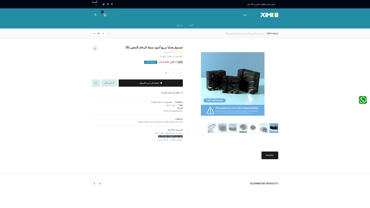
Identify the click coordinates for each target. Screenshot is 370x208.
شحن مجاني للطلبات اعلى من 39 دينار (261, 4)
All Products (272, 33)
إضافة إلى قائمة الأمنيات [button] (170, 93)
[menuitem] (191, 24)
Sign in (95, 14)
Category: (179, 102)
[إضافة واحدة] (166, 72)
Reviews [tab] (270, 155)
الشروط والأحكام (175, 130)
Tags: (180, 105)
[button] (271, 84)
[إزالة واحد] (180, 72)
